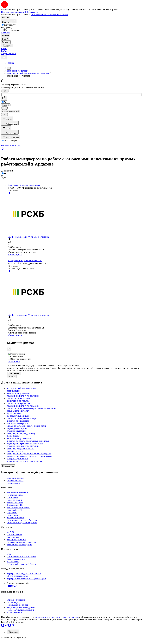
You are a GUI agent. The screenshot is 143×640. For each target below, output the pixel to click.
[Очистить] (5, 91)
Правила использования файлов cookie (49, 14)
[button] (4, 48)
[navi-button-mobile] (4, 57)
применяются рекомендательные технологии (56, 617)
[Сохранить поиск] (4, 98)
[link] (6, 42)
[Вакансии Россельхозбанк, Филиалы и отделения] (74, 215)
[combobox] (14, 84)
